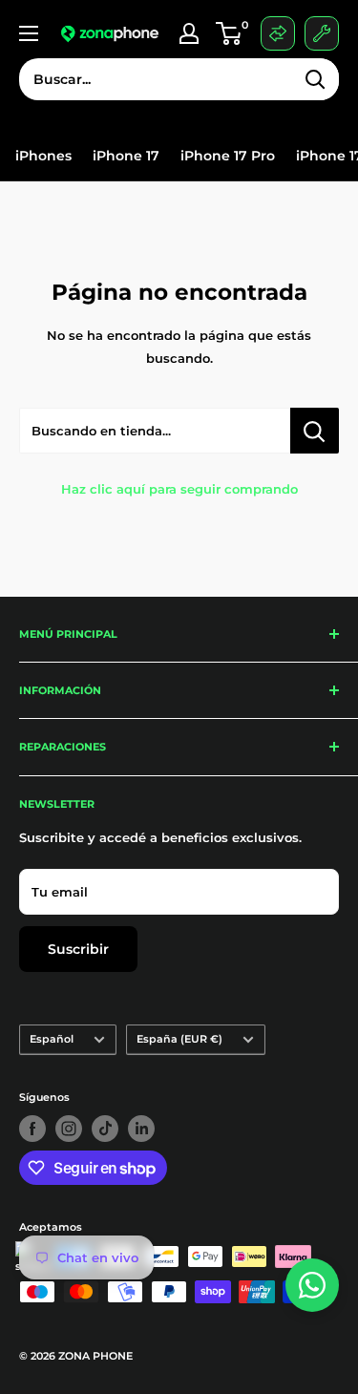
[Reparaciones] (322, 33)
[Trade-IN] (278, 33)
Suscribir (78, 949)
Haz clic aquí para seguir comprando (179, 488)
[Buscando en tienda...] (314, 431)
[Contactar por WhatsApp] (312, 1285)
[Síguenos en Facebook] (32, 1128)
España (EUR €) (179, 1039)
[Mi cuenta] (189, 33)
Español (52, 1039)
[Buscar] (315, 79)
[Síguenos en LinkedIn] (141, 1128)
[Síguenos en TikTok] (105, 1128)
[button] (229, 33)
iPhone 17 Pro (227, 156)
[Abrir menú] (28, 33)
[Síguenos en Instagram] (68, 1128)
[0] (225, 33)
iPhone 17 (126, 156)
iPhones (43, 156)
